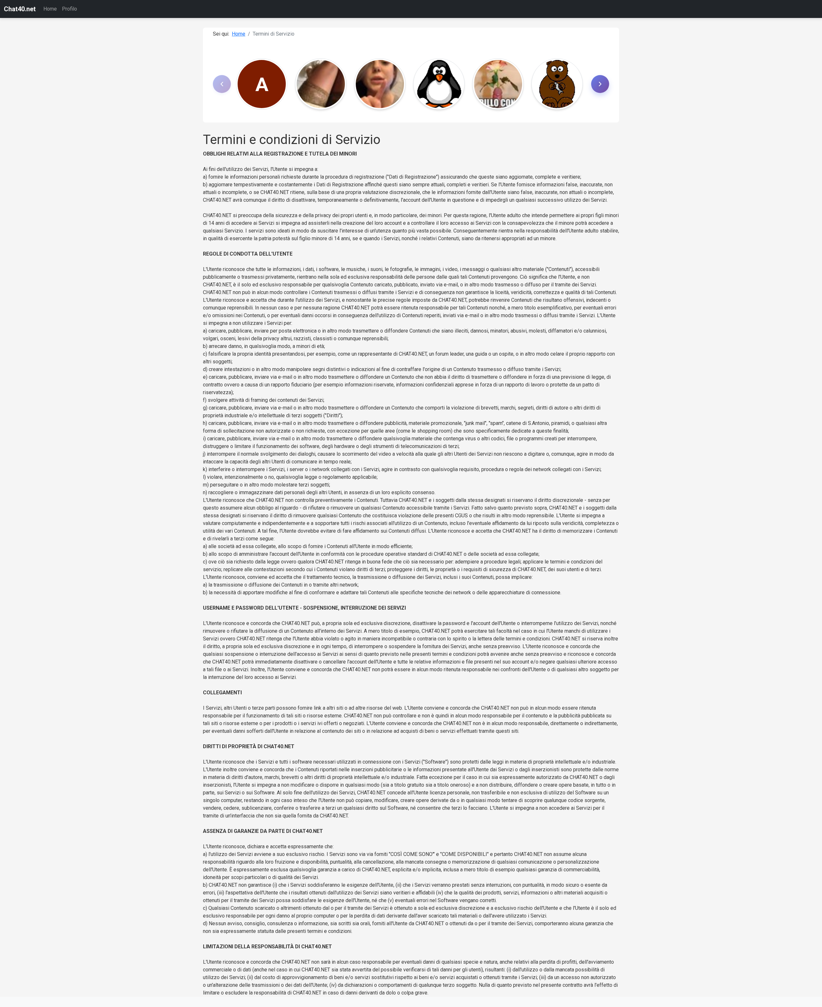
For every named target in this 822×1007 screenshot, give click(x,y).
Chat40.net (20, 9)
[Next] (600, 84)
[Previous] (222, 84)
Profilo (69, 9)
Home (50, 9)
